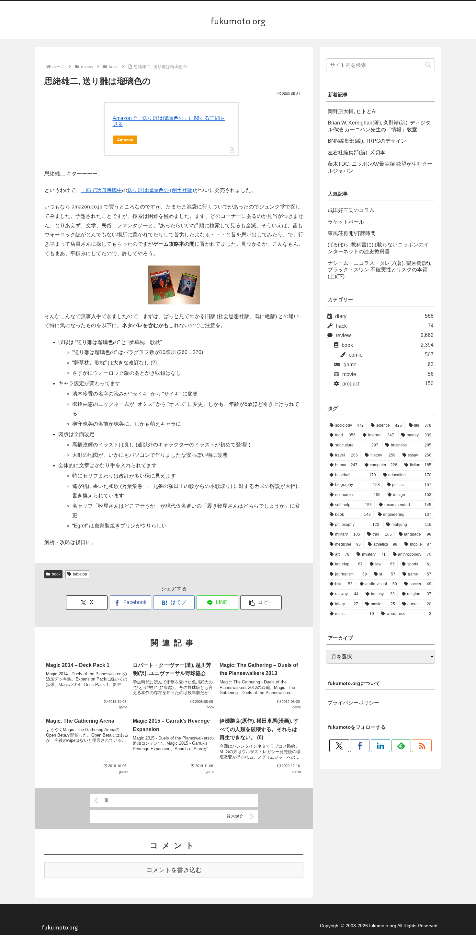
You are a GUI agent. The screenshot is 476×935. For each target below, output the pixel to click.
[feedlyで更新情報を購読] (401, 745)
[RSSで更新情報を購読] (421, 745)
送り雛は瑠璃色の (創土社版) (160, 190)
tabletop (80, 574)
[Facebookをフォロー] (359, 745)
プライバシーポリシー (353, 702)
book (56, 574)
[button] (261, 602)
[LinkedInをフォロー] (380, 745)
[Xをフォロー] (339, 745)
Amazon (125, 139)
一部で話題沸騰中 (101, 190)
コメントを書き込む (174, 870)
